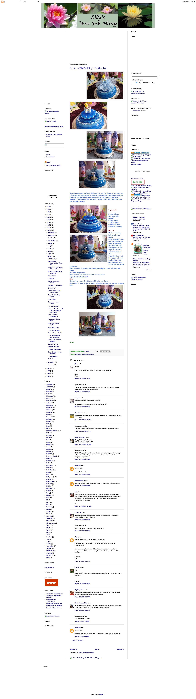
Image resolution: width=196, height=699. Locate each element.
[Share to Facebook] (107, 351)
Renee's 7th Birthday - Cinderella (88, 68)
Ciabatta (51, 359)
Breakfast (49, 401)
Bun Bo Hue (52, 299)
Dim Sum (49, 419)
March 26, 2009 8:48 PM (82, 407)
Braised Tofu (52, 288)
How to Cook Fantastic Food (54, 126)
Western (49, 555)
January (51, 365)
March (50, 256)
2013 (48, 220)
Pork (47, 502)
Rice (47, 504)
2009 (48, 230)
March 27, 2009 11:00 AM (83, 506)
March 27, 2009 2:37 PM (82, 519)
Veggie (48, 548)
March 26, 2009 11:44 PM (83, 444)
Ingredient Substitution (53, 608)
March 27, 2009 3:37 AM (82, 459)
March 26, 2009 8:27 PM (82, 378)
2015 (48, 214)
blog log (47, 113)
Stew (48, 532)
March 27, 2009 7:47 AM (82, 474)
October (51, 238)
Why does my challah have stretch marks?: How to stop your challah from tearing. (141, 264)
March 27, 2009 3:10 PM (82, 531)
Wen (76, 364)
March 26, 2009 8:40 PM (82, 392)
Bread (48, 398)
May (49, 251)
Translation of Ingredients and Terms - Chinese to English (54, 595)
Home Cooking (51, 456)
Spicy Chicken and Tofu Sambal (54, 291)
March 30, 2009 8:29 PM (82, 610)
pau (47, 497)
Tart (47, 534)
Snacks (48, 525)
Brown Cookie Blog (81, 603)
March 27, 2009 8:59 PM (82, 561)
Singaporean (50, 523)
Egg (47, 428)
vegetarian (49, 546)
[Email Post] (97, 351)
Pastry (48, 495)
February (51, 362)
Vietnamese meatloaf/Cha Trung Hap (55, 263)
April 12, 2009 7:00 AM (82, 621)
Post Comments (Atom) (86, 652)
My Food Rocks (136, 164)
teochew (49, 537)
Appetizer (49, 384)
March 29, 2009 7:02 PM (82, 584)
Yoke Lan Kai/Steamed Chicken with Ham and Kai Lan (55, 310)
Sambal (48, 511)
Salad (48, 509)
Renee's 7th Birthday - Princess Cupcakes (55, 268)
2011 (48, 225)
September (52, 240)
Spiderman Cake (53, 347)
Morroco (49, 484)
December (51, 232)
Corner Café (137, 224)
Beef (47, 394)
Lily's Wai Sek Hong (136, 110)
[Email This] (101, 351)
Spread (48, 530)
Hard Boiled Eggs (53, 330)
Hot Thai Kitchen (138, 235)
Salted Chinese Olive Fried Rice (54, 340)
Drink (48, 424)
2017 (48, 209)
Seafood (49, 518)
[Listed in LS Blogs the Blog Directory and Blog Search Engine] (141, 162)
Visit (137, 178)
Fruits (48, 442)
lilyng (48, 162)
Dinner (48, 421)
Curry (48, 414)
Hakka (48, 449)
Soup (48, 527)
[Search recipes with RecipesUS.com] (50, 121)
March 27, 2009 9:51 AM (82, 486)
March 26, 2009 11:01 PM (83, 431)
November (51, 235)
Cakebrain (78, 512)
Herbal (48, 451)
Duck (48, 426)
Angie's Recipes (80, 437)
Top (50, 195)
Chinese (49, 410)
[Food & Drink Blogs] (52, 111)
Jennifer (77, 567)
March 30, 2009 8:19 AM (82, 597)
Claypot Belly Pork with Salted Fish (54, 336)
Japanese (49, 465)
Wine (48, 557)
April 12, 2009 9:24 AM (82, 636)
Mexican (49, 479)
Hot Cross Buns (53, 306)
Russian (49, 507)
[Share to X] (105, 351)
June (50, 248)
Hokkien (49, 454)
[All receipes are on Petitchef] (51, 585)
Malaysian (49, 477)
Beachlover (78, 413)
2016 (48, 212)
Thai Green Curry (53, 344)
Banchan (49, 391)
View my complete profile (53, 165)
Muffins (48, 486)
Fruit (47, 440)
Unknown (78, 465)
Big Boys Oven (79, 590)
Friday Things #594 (139, 219)
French (48, 437)
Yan (76, 537)
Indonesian (49, 461)
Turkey (48, 544)
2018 (48, 206)
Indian (48, 458)
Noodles (49, 488)
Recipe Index (50, 157)
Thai (47, 539)
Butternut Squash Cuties (53, 302)
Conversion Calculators (54, 603)
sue (76, 492)
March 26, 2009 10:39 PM (83, 420)
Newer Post (73, 649)
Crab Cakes (52, 276)
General (48, 444)
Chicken (49, 407)
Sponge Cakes (53, 356)
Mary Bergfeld (79, 480)
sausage (49, 516)
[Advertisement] (87, 45)
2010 (48, 227)
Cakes (83, 354)
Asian (48, 389)
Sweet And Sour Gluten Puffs (53, 315)
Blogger (101, 694)
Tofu (47, 541)
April (50, 254)
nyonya (48, 491)
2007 (48, 371)
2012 (48, 222)
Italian (48, 463)
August (50, 243)
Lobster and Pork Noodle (53, 282)
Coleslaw (51, 278)
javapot (77, 398)
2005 (48, 376)
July (49, 246)
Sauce (48, 514)
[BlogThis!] (103, 351)
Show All (149, 270)
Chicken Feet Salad (54, 349)
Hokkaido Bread (53, 327)
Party (92, 354)
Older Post (120, 649)
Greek (48, 447)
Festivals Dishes (51, 431)
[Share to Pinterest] (109, 351)
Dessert (88, 354)
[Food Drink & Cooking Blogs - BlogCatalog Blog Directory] (141, 193)
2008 (48, 368)
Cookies (49, 412)
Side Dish (49, 521)
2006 (48, 373)
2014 (48, 217)
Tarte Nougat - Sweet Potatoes (54, 352)
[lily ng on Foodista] (138, 182)
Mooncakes (50, 481)
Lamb (48, 472)
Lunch (48, 474)
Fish (47, 433)
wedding (49, 553)
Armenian (49, 387)
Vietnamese (50, 551)
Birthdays (78, 354)
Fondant (49, 435)
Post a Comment (77, 640)
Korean (48, 467)
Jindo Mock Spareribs (55, 285)
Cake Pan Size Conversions (51, 600)
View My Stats (49, 567)
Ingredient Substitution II (54, 605)
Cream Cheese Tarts (54, 333)
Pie (47, 500)
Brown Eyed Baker (139, 217)
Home (97, 649)
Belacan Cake (52, 259)
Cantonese (49, 405)
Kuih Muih (49, 470)
